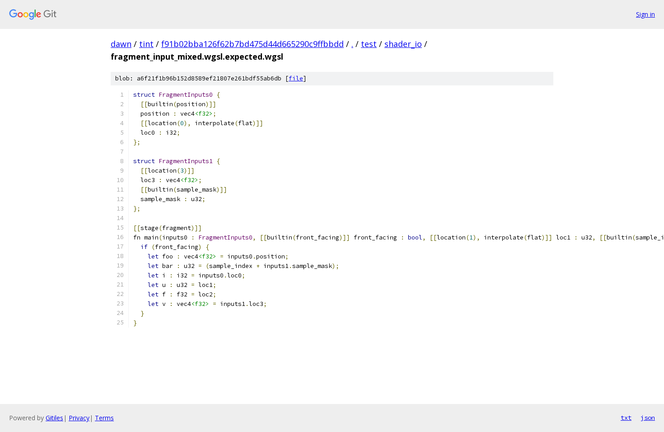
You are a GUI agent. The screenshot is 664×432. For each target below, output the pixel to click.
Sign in (645, 14)
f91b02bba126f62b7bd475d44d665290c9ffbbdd (252, 43)
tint (146, 43)
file (296, 78)
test (369, 43)
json (648, 417)
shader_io (403, 43)
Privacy (79, 417)
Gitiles (54, 417)
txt (626, 417)
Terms (104, 417)
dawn (121, 43)
